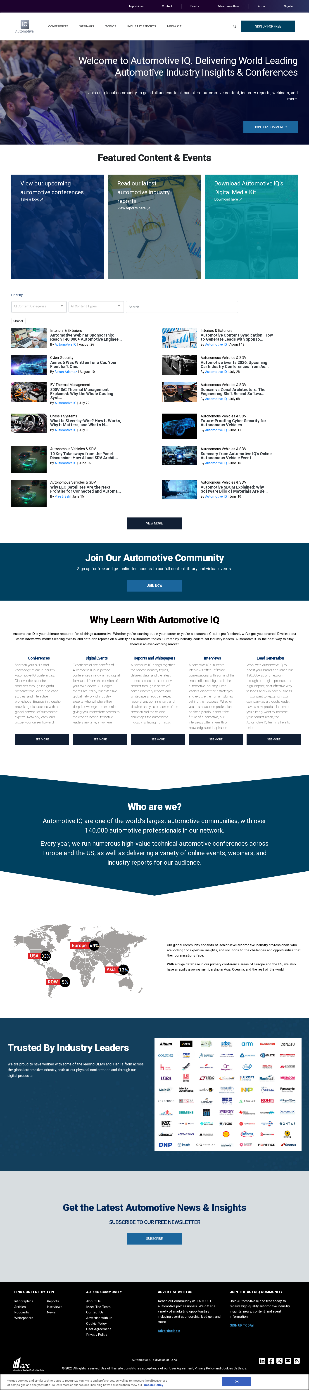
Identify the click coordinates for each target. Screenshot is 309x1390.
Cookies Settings (233, 1368)
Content (167, 6)
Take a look (30, 199)
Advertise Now (169, 1331)
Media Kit (174, 26)
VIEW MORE (154, 523)
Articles (20, 1307)
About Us (93, 1301)
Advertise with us (228, 6)
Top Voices (136, 6)
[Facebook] (272, 1362)
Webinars (86, 26)
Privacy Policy (96, 1335)
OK (236, 1381)
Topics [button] (110, 26)
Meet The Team (98, 1307)
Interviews (54, 1307)
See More (42, 739)
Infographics (23, 1301)
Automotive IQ (65, 344)
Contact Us (95, 1312)
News (51, 1312)
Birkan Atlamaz (66, 372)
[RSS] (298, 1362)
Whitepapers (23, 1318)
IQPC (173, 1360)
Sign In (288, 6)
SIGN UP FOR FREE (268, 26)
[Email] (289, 1362)
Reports (53, 1301)
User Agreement (98, 1329)
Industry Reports (141, 26)
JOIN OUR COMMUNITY (270, 127)
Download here (226, 199)
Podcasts (21, 1312)
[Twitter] (280, 1362)
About (262, 6)
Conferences (58, 26)
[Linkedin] (263, 1362)
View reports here (132, 208)
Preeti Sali (62, 496)
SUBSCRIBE (154, 1238)
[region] (154, 1382)
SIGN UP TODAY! (242, 1325)
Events (194, 6)
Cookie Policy (96, 1324)
